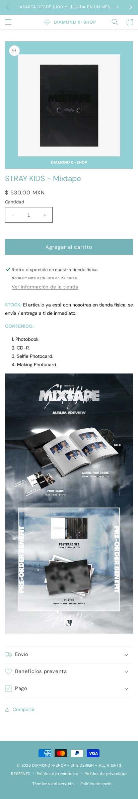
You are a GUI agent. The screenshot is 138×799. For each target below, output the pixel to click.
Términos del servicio (53, 783)
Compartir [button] (23, 709)
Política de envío (96, 783)
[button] (8, 22)
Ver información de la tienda (45, 287)
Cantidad (14, 202)
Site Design (82, 765)
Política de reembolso (58, 773)
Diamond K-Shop (49, 765)
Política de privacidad (106, 773)
